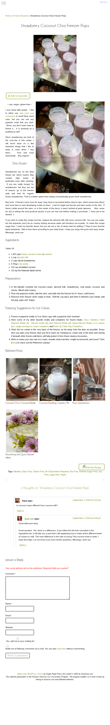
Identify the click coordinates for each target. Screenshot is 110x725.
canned (48, 254)
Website (9, 627)
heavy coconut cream (31, 254)
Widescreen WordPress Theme (30, 674)
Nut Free (74, 471)
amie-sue (29, 519)
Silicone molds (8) (39, 323)
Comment (10, 574)
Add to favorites (19, 96)
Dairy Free (27, 471)
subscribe (61, 649)
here (14, 342)
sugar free (54, 475)
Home (8, 16)
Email (8, 615)
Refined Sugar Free (88, 471)
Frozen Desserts (20, 16)
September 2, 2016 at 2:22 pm (87, 500)
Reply (20, 511)
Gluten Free (38, 471)
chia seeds (23, 264)
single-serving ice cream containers (32, 326)
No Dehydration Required (57, 471)
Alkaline (17, 471)
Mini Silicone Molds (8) (60, 323)
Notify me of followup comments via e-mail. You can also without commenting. (45, 649)
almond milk (22, 257)
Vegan (63, 475)
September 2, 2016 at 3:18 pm (87, 518)
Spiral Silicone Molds (82, 323)
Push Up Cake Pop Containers (68, 326)
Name (8, 603)
